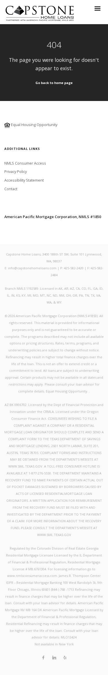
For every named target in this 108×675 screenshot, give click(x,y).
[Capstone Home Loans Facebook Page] (43, 657)
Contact (10, 188)
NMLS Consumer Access (25, 163)
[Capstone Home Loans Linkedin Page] (54, 657)
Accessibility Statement (24, 180)
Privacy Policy (15, 171)
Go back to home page (54, 83)
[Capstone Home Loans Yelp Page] (65, 657)
